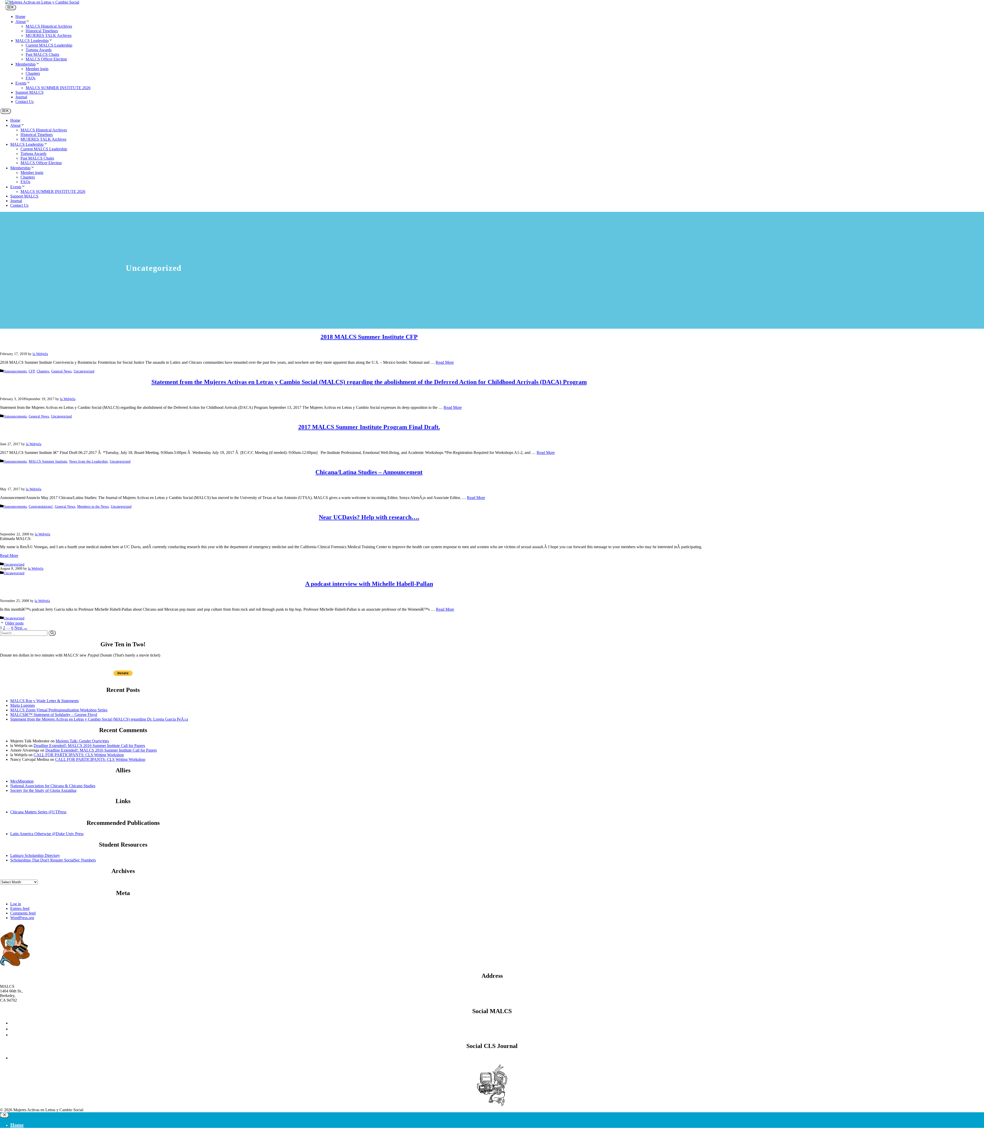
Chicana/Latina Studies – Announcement (369, 472)
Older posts (14, 623)
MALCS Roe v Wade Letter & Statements (44, 701)
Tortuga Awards (39, 50)
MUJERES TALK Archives (48, 35)
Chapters (33, 73)
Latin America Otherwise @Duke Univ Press (47, 834)
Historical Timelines (42, 31)
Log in (15, 904)
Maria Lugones (22, 705)
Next (20, 628)
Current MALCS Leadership (49, 45)
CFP (32, 371)
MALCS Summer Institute (48, 461)
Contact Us (24, 101)
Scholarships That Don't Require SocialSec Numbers (53, 860)
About (20, 21)
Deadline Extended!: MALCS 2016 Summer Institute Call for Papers (89, 745)
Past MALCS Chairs (42, 54)
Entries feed (19, 908)
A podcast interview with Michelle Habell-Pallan (369, 583)
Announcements (15, 371)
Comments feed (23, 913)
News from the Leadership (88, 461)
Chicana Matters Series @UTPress (38, 812)
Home (20, 16)
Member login (37, 69)
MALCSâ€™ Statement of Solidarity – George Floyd (53, 714)
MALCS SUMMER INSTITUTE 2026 (58, 88)
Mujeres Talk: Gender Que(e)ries (82, 741)
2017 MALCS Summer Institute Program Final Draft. (369, 427)
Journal (21, 97)
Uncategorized (84, 371)
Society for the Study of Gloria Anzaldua (43, 790)
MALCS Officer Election (46, 59)
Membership (25, 64)
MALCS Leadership (32, 40)
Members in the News (93, 506)
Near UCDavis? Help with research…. (369, 517)
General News (61, 371)
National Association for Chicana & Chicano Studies (52, 786)
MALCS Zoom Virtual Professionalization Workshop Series (58, 710)
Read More (445, 362)
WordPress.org (22, 918)
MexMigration (22, 781)
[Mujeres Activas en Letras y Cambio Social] (42, 2)
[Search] (52, 633)
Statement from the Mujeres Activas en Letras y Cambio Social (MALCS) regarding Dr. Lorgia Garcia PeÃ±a (99, 719)
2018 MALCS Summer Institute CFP (369, 337)
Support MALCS (29, 92)
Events (20, 83)
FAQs (30, 78)
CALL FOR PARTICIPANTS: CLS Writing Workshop (79, 755)
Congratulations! (41, 506)
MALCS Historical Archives (49, 26)
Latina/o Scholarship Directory (35, 855)
